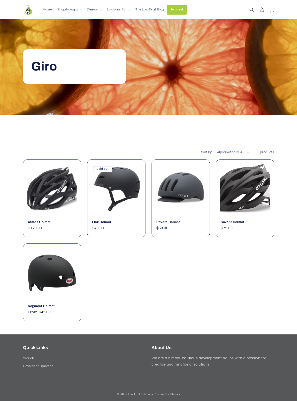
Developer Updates (38, 366)
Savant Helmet (232, 222)
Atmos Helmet (39, 222)
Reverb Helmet (168, 222)
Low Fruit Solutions (140, 394)
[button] (69, 10)
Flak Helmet (101, 222)
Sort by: (206, 152)
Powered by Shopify (167, 394)
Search (28, 358)
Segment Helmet (41, 306)
